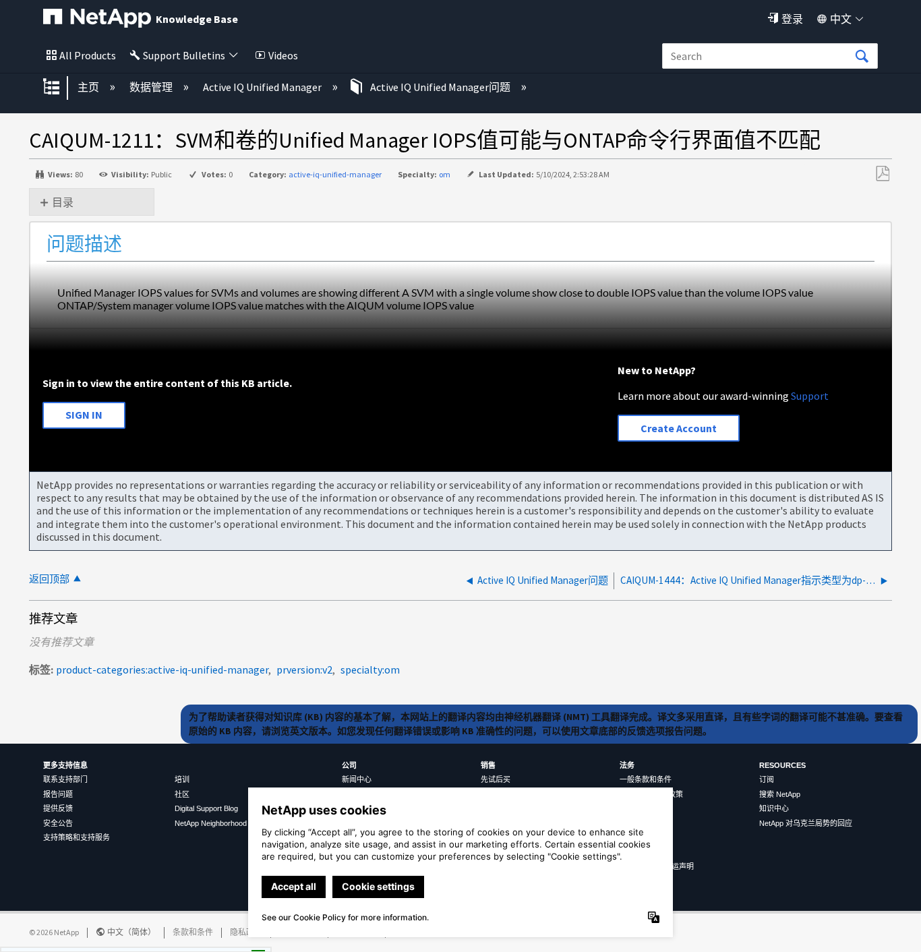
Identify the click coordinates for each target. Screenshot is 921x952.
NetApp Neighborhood (211, 823)
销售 (488, 765)
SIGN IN (83, 414)
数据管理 (152, 87)
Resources (782, 765)
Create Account (679, 428)
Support (810, 396)
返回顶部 (49, 578)
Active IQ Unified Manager (263, 87)
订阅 (766, 779)
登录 (792, 19)
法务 (627, 765)
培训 (182, 779)
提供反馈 (58, 808)
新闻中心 (357, 779)
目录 (62, 202)
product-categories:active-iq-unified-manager (162, 669)
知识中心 (774, 808)
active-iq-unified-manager (335, 174)
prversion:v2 (304, 669)
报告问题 (58, 794)
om (444, 174)
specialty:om (370, 669)
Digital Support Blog (206, 808)
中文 (841, 19)
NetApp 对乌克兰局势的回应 (805, 823)
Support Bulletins (184, 55)
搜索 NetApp (779, 794)
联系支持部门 (65, 779)
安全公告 (58, 823)
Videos (283, 55)
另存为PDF (882, 174)
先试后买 (495, 779)
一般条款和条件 (646, 779)
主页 (89, 87)
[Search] (862, 56)
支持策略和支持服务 (76, 837)
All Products (87, 55)
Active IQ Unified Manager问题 (440, 87)
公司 (349, 765)
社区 (182, 794)
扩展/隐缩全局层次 (60, 88)
